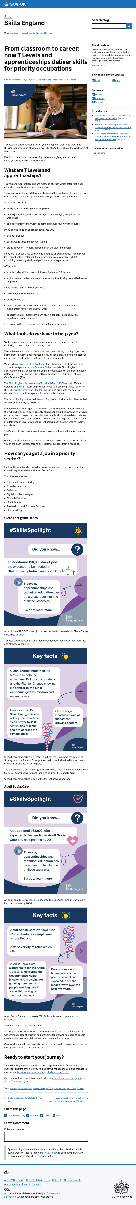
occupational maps (34, 351)
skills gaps (71, 1088)
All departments (72, 1180)
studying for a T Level (58, 1072)
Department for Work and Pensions (37, 33)
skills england (60, 1088)
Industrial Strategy (18, 389)
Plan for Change (42, 389)
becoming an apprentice (30, 1072)
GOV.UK (56, 1180)
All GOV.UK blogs (13, 1180)
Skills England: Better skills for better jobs (25, 1099)
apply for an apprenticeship (67, 1078)
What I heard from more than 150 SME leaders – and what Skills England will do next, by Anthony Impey (113, 136)
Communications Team (14, 79)
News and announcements (54, 79)
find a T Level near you (16, 1081)
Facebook (34, 1115)
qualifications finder (40, 367)
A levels (13, 1088)
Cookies (36, 1184)
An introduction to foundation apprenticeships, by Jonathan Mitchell (66, 1099)
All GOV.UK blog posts (38, 1180)
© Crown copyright (121, 1196)
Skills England (24, 23)
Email (58, 1115)
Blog (8, 16)
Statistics (71, 79)
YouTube (99, 102)
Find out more (98, 65)
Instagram (100, 98)
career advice (39, 1088)
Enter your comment (15, 1129)
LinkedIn (47, 1115)
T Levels (80, 1088)
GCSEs (49, 1088)
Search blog (100, 20)
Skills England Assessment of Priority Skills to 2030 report (40, 383)
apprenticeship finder (34, 364)
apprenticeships (25, 1088)
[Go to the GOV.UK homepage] (15, 4)
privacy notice (50, 1152)
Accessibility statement (17, 1184)
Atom (117, 80)
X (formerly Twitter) (16, 1115)
